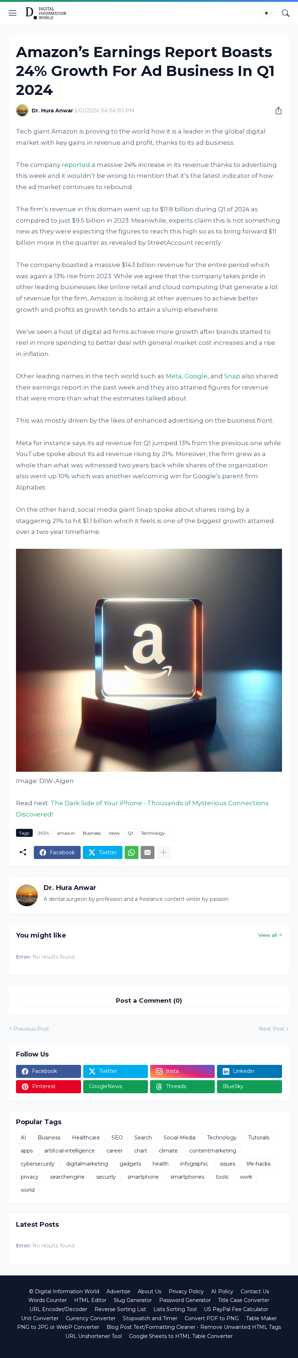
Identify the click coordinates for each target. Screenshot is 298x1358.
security (106, 1177)
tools (222, 1177)
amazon (66, 833)
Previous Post (31, 1029)
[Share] (276, 110)
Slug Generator (133, 1300)
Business (92, 833)
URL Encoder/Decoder (58, 1309)
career (114, 1150)
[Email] (147, 852)
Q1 (130, 833)
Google (196, 376)
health (161, 1164)
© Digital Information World (64, 1291)
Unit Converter (40, 1318)
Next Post (272, 1029)
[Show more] (163, 852)
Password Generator (185, 1300)
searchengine (67, 1177)
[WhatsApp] (131, 852)
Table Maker (261, 1318)
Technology (153, 833)
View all (267, 935)
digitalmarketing (87, 1164)
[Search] (286, 13)
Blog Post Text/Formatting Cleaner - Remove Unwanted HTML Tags (193, 1327)
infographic (194, 1164)
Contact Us (255, 1291)
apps (27, 1150)
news (114, 833)
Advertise (118, 1291)
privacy (30, 1177)
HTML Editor (90, 1300)
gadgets (130, 1164)
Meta (174, 376)
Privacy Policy (186, 1291)
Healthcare (86, 1137)
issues (227, 1164)
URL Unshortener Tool (93, 1336)
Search (143, 1137)
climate (168, 1150)
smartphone (143, 1177)
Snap (232, 376)
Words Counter (47, 1300)
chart (140, 1150)
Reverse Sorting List (120, 1309)
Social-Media (180, 1137)
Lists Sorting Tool (175, 1309)
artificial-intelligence (69, 1150)
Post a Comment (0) (149, 1000)
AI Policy (222, 1291)
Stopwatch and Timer (150, 1318)
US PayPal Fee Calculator (236, 1309)
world (28, 1190)
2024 (43, 833)
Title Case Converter (243, 1300)
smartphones (187, 1177)
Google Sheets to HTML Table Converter (181, 1336)
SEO (117, 1137)
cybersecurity (38, 1164)
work (246, 1177)
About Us (149, 1291)
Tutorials (258, 1137)
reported (76, 164)
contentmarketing (212, 1150)
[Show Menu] (12, 13)
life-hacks (258, 1164)
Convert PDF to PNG (212, 1318)
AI (23, 1137)
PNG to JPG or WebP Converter (58, 1327)
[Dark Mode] (268, 13)
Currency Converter (91, 1318)
